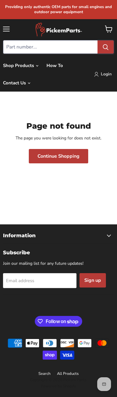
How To (54, 66)
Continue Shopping (59, 156)
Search (44, 373)
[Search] (106, 47)
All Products (68, 373)
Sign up (92, 280)
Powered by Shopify (58, 386)
